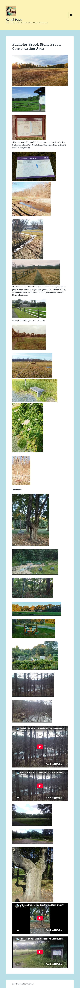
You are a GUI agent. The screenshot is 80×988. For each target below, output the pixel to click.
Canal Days (14, 19)
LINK (54, 145)
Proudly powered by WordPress (22, 984)
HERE (25, 145)
